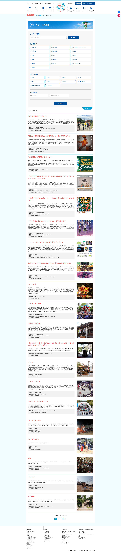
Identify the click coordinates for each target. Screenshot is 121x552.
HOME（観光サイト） (39, 15)
